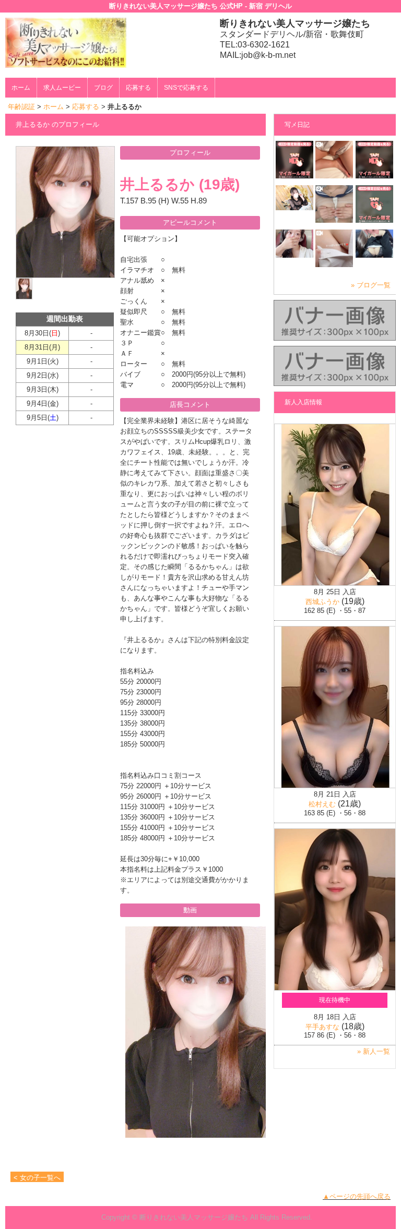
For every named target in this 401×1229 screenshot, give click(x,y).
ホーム (20, 87)
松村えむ (322, 804)
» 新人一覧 (373, 1051)
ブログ (103, 87)
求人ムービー (62, 87)
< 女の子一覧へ (37, 1178)
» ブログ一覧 (371, 285)
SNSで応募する (186, 87)
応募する (138, 87)
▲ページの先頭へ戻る (357, 1196)
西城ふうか (322, 602)
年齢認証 (21, 107)
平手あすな (322, 1027)
